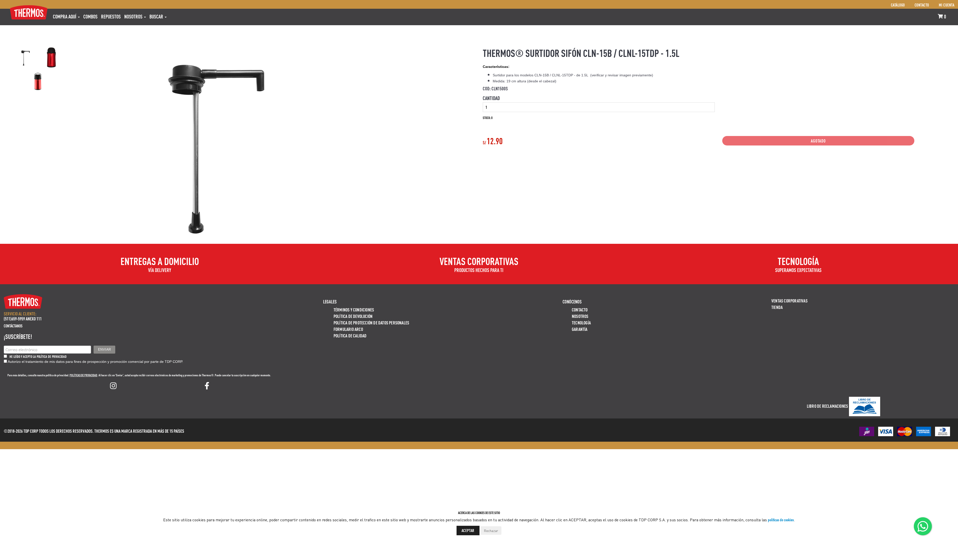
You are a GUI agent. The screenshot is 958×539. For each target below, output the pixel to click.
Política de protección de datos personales (371, 322)
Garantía (580, 329)
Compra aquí (65, 16)
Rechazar (491, 530)
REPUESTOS (111, 16)
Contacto (922, 4)
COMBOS (90, 16)
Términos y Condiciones (354, 309)
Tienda (777, 307)
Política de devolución (353, 316)
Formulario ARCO (348, 329)
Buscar (156, 16)
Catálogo (898, 4)
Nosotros (133, 16)
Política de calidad (350, 335)
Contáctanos (13, 325)
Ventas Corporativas (789, 300)
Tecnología (581, 322)
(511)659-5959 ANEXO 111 (23, 318)
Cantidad (491, 98)
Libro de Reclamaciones (827, 406)
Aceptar (468, 530)
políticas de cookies (781, 519)
